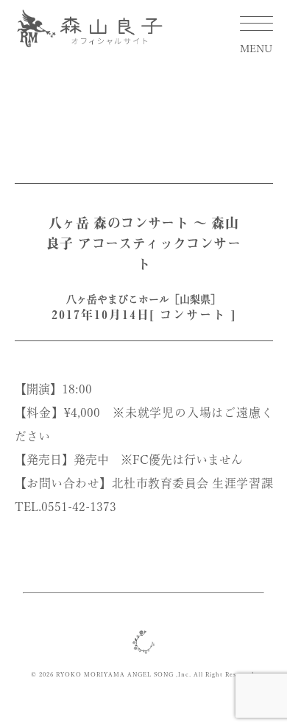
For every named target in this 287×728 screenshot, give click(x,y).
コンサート (193, 315)
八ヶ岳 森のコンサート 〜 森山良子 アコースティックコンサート (143, 243)
